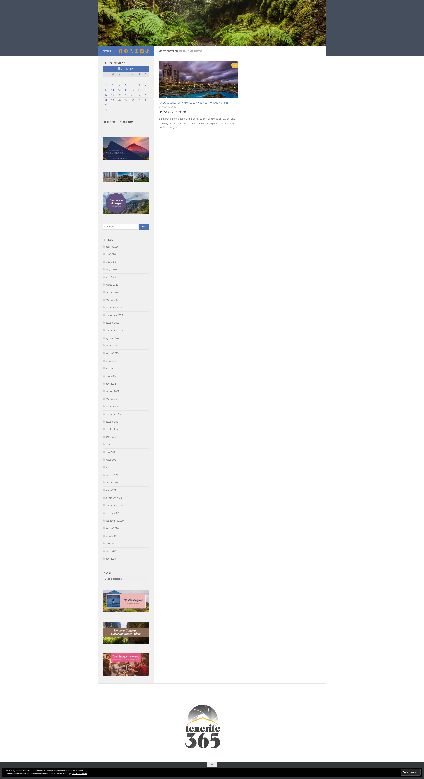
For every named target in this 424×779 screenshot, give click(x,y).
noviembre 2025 (114, 315)
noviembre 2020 (114, 505)
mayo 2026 (111, 269)
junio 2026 (111, 261)
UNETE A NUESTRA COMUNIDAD (118, 122)
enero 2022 (112, 398)
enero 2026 (112, 299)
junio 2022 (111, 376)
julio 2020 (111, 535)
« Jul (105, 109)
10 (106, 89)
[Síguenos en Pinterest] (136, 51)
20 (126, 94)
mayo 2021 (111, 459)
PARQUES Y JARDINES (196, 102)
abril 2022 (111, 383)
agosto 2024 (112, 338)
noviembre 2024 (114, 330)
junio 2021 (111, 452)
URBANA (224, 102)
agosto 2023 (112, 353)
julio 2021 (111, 444)
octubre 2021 (112, 421)
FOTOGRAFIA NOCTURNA (171, 102)
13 (126, 89)
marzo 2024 (112, 345)
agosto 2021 (112, 436)
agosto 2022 (112, 368)
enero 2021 (112, 490)
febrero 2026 (112, 292)
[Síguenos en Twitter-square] (142, 51)
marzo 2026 (112, 284)
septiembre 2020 (115, 520)
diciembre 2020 (114, 497)
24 (106, 100)
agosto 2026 (112, 246)
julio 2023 (111, 360)
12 (119, 89)
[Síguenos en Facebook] (121, 51)
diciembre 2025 (114, 307)
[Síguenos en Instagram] (131, 51)
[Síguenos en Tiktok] (147, 51)
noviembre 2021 (114, 414)
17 (106, 94)
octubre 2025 (112, 322)
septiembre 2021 (115, 429)
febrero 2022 (112, 391)
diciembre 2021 (114, 406)
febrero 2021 (112, 482)
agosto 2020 (112, 528)
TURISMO (213, 102)
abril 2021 (111, 467)
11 (112, 89)
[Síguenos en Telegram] (126, 51)
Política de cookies (79, 773)
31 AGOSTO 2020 (172, 112)
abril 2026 (111, 277)
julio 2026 (111, 254)
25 (112, 100)
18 (112, 94)
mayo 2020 (111, 551)
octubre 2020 (112, 513)
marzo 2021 (112, 475)
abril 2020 (111, 558)
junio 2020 (111, 543)
